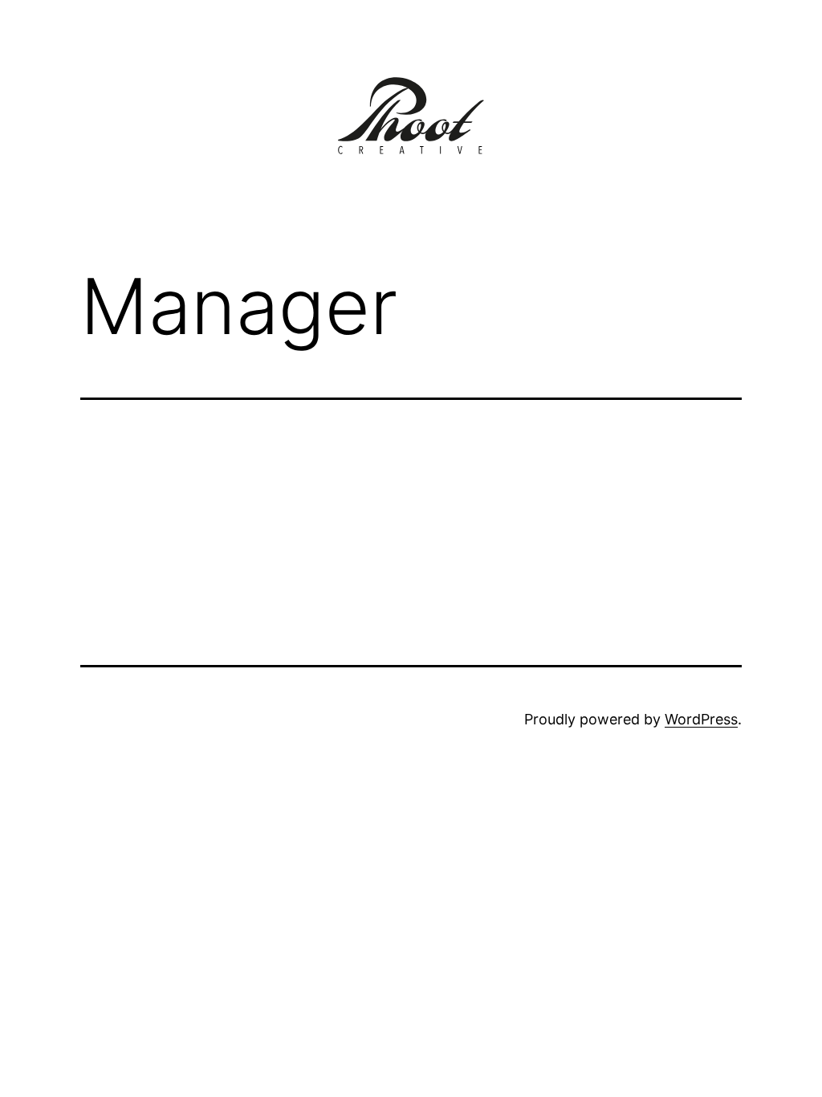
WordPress (701, 719)
